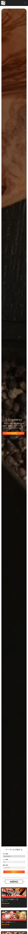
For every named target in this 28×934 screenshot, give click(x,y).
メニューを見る (14, 437)
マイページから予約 (11, 433)
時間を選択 (5, 865)
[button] (14, 862)
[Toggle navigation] (25, 3)
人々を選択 (5, 859)
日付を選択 (5, 854)
